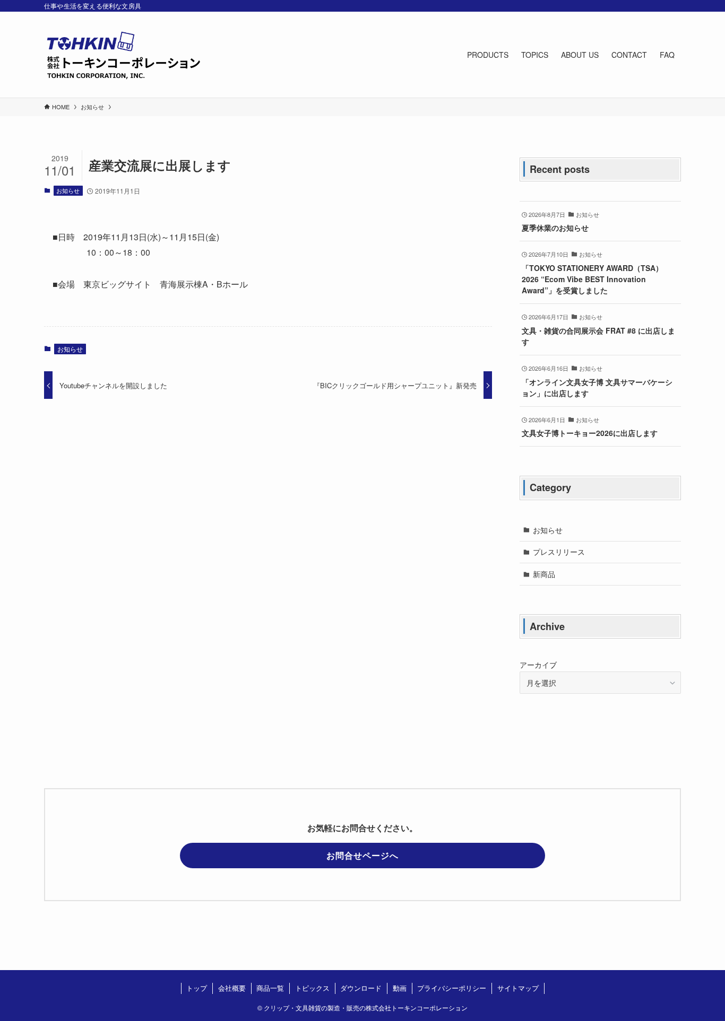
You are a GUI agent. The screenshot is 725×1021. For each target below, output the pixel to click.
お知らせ (68, 190)
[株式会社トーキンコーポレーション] (123, 54)
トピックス (312, 988)
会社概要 (232, 988)
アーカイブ (538, 664)
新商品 (544, 574)
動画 (400, 988)
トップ (196, 988)
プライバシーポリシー (451, 988)
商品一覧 (270, 988)
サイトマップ (518, 988)
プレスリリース (559, 551)
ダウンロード (361, 988)
